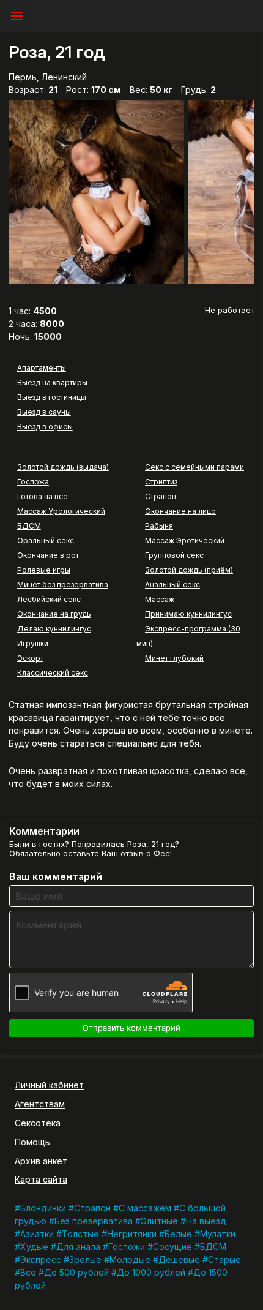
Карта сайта (41, 1179)
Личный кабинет (49, 1085)
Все (28, 1272)
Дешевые (179, 1259)
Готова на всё (42, 496)
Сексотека (38, 1123)
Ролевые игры (43, 569)
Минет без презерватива (62, 584)
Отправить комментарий (131, 1028)
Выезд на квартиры (52, 382)
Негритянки (132, 1234)
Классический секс (52, 672)
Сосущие (172, 1246)
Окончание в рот (48, 555)
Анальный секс (172, 584)
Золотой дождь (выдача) (63, 467)
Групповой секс (174, 555)
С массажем (145, 1208)
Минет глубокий (174, 658)
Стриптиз (161, 481)
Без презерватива (93, 1221)
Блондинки (43, 1208)
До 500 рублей (76, 1272)
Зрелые (85, 1259)
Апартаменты (41, 367)
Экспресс (40, 1259)
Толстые (80, 1234)
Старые (224, 1259)
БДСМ (29, 525)
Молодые (129, 1259)
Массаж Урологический (61, 511)
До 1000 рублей (151, 1272)
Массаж (159, 599)
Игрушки (32, 643)
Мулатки (217, 1234)
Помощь (32, 1142)
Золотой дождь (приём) (189, 569)
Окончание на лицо (180, 511)
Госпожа (33, 481)
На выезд (206, 1221)
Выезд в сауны (44, 411)
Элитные (159, 1221)
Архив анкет (41, 1161)
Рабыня (159, 525)
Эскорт (30, 658)
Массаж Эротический (184, 540)
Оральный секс (45, 540)
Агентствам (40, 1104)
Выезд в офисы (45, 426)
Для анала (78, 1246)
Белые (178, 1234)
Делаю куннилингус (54, 628)
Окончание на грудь (54, 614)
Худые (34, 1246)
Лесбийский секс (49, 599)
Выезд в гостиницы (51, 397)
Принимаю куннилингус (188, 614)
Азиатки (37, 1234)
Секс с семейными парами (194, 467)
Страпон (160, 496)
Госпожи (126, 1246)
